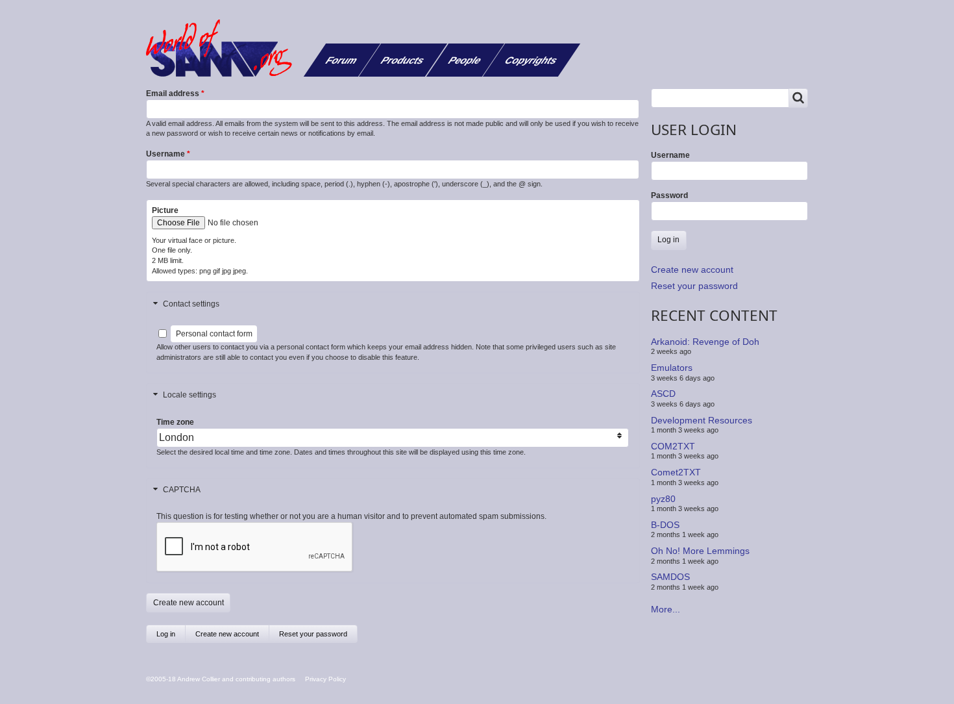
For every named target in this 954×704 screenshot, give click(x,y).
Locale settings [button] (189, 394)
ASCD (663, 393)
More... (665, 609)
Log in (165, 634)
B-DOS (665, 525)
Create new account (232, 636)
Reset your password (313, 634)
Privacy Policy (325, 679)
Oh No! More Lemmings (700, 551)
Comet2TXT (676, 472)
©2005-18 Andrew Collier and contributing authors (220, 679)
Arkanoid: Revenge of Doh (705, 341)
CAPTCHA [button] (182, 489)
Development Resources (701, 419)
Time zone (175, 422)
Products (402, 60)
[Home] (224, 48)
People (465, 60)
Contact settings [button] (191, 303)
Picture (165, 210)
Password (669, 195)
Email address (172, 93)
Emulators (671, 367)
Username (165, 153)
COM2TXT (673, 446)
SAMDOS (670, 577)
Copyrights (531, 60)
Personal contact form (214, 333)
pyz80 (663, 498)
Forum (341, 60)
